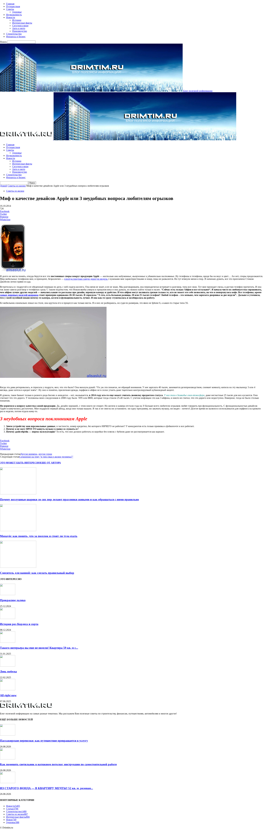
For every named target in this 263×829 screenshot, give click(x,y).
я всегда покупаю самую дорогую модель (86, 279)
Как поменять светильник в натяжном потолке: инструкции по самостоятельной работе (58, 764)
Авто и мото (18, 28)
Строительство (14, 34)
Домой (3, 185)
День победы (8, 671)
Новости (10, 17)
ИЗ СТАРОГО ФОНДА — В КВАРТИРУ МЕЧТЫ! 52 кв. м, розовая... (46, 788)
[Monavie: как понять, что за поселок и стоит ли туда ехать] (18, 530)
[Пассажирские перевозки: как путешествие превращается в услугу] (7, 734)
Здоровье (17, 12)
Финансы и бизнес (16, 36)
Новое (11, 819)
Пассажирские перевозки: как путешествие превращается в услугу (44, 740)
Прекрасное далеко (13, 600)
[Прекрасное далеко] (7, 594)
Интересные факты (22, 23)
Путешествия (13, 6)
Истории (16, 20)
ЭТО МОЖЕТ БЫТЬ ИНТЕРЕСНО (20, 462)
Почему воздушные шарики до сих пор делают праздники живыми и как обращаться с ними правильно (69, 499)
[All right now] (7, 689)
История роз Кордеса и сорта (19, 624)
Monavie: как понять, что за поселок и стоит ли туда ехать (38, 536)
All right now (8, 695)
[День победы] (7, 665)
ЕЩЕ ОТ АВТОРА (50, 462)
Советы (10, 9)
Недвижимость (14, 14)
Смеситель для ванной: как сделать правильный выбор (37, 572)
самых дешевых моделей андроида (19, 295)
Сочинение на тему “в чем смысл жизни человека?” (46, 456)
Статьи (12, 808)
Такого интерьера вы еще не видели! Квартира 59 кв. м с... (39, 647)
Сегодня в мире (20, 25)
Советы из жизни (17, 185)
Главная (10, 3)
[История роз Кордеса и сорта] (7, 618)
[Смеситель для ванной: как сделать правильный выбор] (18, 567)
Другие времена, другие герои (36, 454)
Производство (19, 31)
